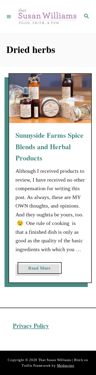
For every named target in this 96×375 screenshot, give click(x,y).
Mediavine (65, 365)
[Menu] (9, 16)
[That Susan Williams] (47, 16)
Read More (41, 270)
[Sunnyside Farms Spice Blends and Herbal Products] (50, 98)
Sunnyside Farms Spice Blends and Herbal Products (49, 146)
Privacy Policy (31, 325)
